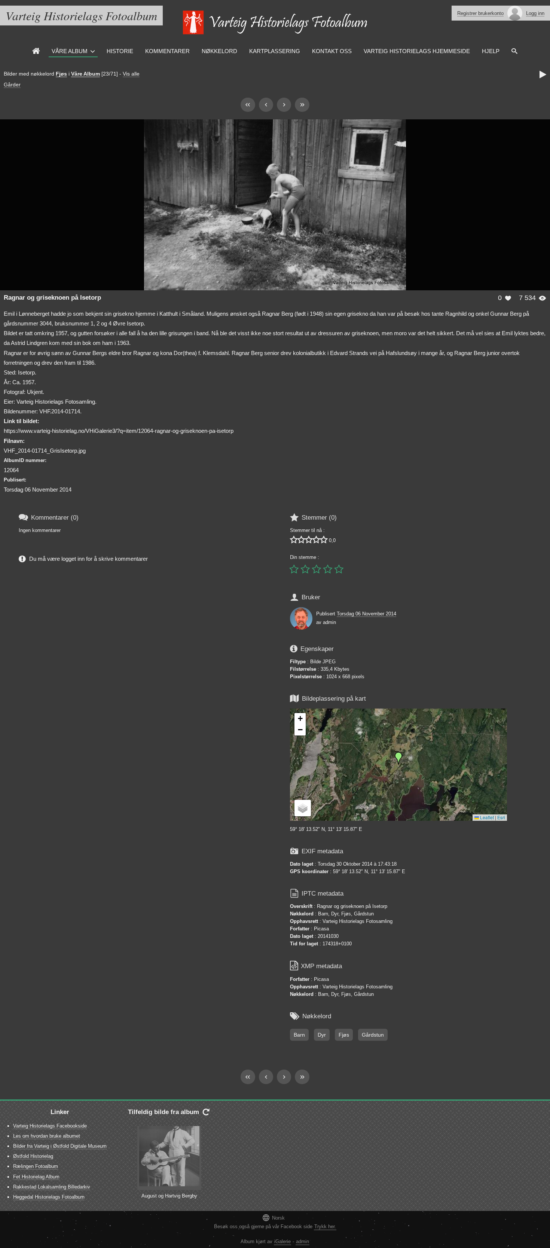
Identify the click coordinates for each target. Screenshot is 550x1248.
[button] (398, 758)
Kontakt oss (332, 51)
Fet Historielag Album (36, 1177)
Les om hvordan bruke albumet (46, 1136)
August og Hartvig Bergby (169, 1196)
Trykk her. (325, 1226)
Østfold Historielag (33, 1156)
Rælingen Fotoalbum (35, 1166)
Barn (299, 1035)
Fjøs (61, 74)
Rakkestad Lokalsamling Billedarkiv (51, 1187)
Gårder (12, 85)
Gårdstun (373, 1035)
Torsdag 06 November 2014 (366, 614)
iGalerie (282, 1241)
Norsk (273, 1217)
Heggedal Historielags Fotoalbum (49, 1197)
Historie (120, 51)
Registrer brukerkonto (480, 13)
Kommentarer (167, 51)
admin (302, 1241)
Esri (501, 817)
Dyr (322, 1035)
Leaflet (486, 817)
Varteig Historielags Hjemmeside (417, 51)
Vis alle (131, 74)
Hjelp (490, 51)
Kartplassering (274, 51)
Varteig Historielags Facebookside (50, 1126)
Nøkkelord (219, 51)
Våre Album (70, 51)
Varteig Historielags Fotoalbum (81, 15)
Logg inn (535, 13)
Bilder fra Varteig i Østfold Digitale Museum (60, 1146)
